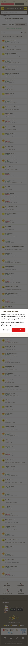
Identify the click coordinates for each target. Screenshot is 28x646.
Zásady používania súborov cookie (8, 326)
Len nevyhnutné (6, 330)
